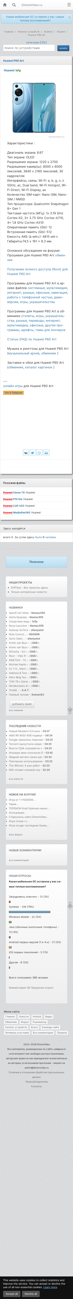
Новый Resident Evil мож (24, 731)
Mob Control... (17, 634)
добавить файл (22, 704)
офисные (42, 292)
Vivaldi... (14, 690)
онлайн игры (13, 386)
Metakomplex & (18, 685)
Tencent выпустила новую (25, 743)
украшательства (42, 302)
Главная (10, 1016)
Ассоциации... (17, 812)
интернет (14, 292)
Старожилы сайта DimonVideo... (29, 816)
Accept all (12, 1293)
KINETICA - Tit (17, 660)
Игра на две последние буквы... (29, 825)
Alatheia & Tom (18, 672)
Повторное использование (26, 761)
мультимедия (57, 288)
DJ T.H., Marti (17, 668)
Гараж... (14, 804)
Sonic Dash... (17, 638)
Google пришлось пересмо (26, 739)
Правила (62, 1032)
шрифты (27, 330)
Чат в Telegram (13, 392)
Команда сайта (50, 1027)
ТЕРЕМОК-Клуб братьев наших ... (30, 808)
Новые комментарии (25, 850)
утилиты (27, 316)
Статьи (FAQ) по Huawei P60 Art (31, 339)
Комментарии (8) (19, 987)
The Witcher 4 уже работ (24, 765)
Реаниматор (40, 1021)
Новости (24, 1016)
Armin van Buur (18, 642)
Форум (25, 1021)
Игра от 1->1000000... (22, 799)
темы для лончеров (50, 330)
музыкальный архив (24, 353)
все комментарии (19, 860)
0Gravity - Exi (17, 651)
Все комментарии (43, 1032)
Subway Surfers (18, 630)
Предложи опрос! (42, 987)
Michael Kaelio (17, 664)
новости (34, 726)
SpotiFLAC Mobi (19, 612)
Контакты (36, 1086)
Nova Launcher (18, 625)
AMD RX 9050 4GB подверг (26, 735)
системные (36, 288)
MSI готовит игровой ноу (24, 769)
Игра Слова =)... (19, 821)
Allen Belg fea (17, 677)
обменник (48, 353)
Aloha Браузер (18, 617)
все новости (16, 778)
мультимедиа (17, 325)
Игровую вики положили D (26, 752)
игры (24, 302)
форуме (30, 794)
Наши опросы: (20, 875)
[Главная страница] (4, 5)
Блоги (34, 1027)
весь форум (15, 834)
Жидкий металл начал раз (25, 757)
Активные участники (17, 1032)
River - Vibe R (17, 655)
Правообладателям (37, 1081)
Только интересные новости (29, 591)
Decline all (31, 1293)
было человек (45, 537)
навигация (59, 292)
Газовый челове (19, 694)
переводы (36, 320)
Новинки (16, 607)
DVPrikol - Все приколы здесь (29, 587)
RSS (44, 42)
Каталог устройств (16, 1027)
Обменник (11, 1021)
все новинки (16, 710)
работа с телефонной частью (29, 297)
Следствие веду (19, 621)
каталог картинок (38, 367)
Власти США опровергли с (25, 748)
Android (37, 1016)
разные (28, 292)
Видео (48, 1016)
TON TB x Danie (18, 681)
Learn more (50, 1287)
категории (32, 42)
